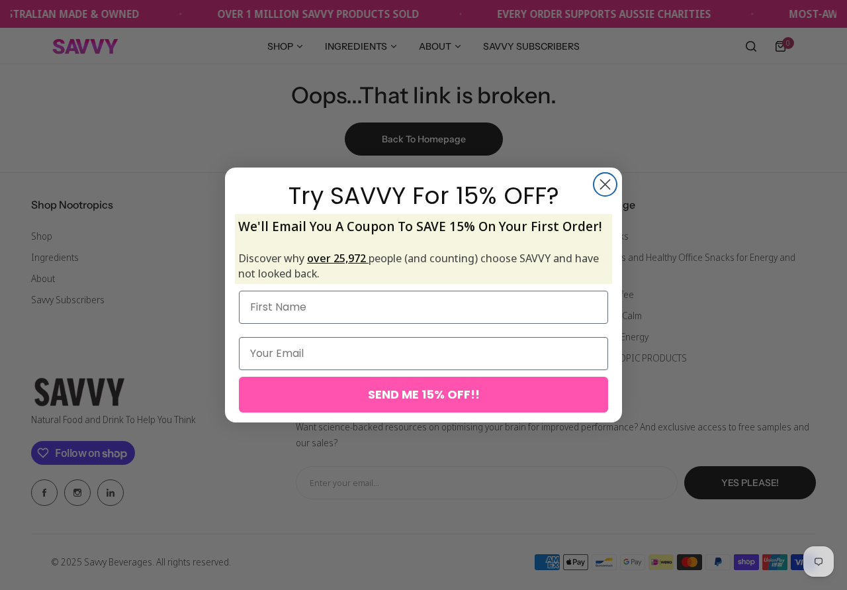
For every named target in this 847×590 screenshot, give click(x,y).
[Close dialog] (605, 184)
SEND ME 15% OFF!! (424, 394)
